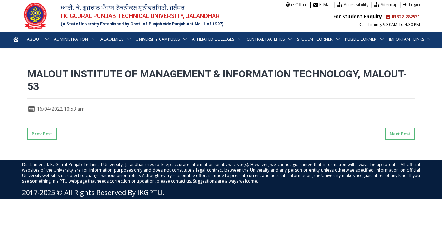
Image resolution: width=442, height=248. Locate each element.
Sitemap (389, 4)
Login (414, 4)
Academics (111, 39)
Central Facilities (266, 39)
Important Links (406, 39)
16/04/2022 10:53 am (60, 108)
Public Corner (360, 39)
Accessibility (356, 4)
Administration (71, 39)
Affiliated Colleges (213, 39)
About (34, 39)
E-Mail (325, 4)
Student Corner (315, 39)
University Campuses (158, 39)
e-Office (299, 4)
